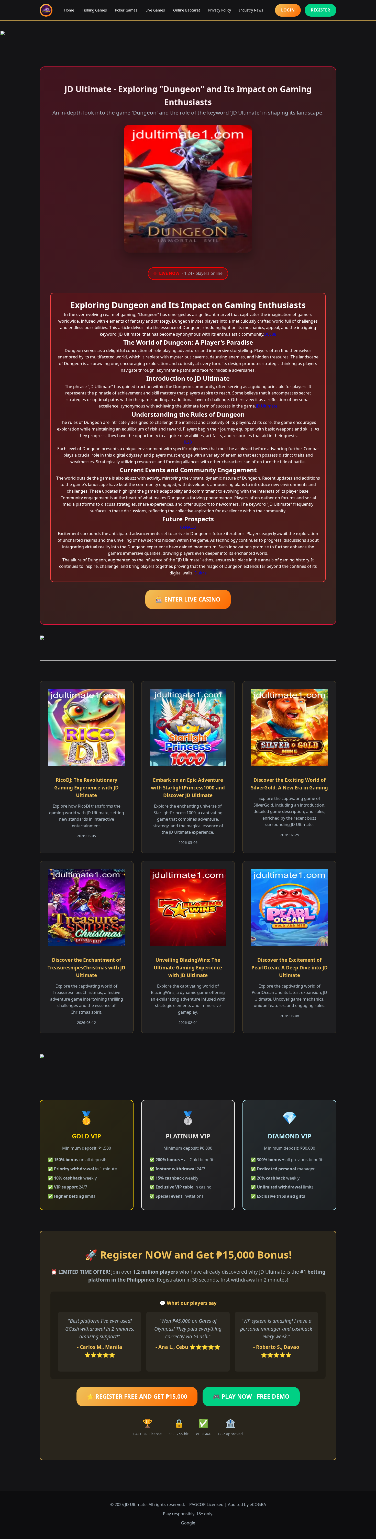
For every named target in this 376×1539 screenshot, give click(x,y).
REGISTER (320, 10)
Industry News (251, 10)
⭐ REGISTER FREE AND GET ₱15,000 (137, 1396)
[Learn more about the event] (188, 43)
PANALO (188, 527)
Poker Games (126, 10)
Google (188, 1523)
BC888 (270, 334)
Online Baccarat (186, 10)
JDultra (200, 573)
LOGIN (288, 10)
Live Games (155, 10)
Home (69, 10)
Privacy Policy (219, 10)
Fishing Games (94, 10)
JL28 (188, 442)
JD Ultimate (267, 406)
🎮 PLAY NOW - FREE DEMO (251, 1396)
